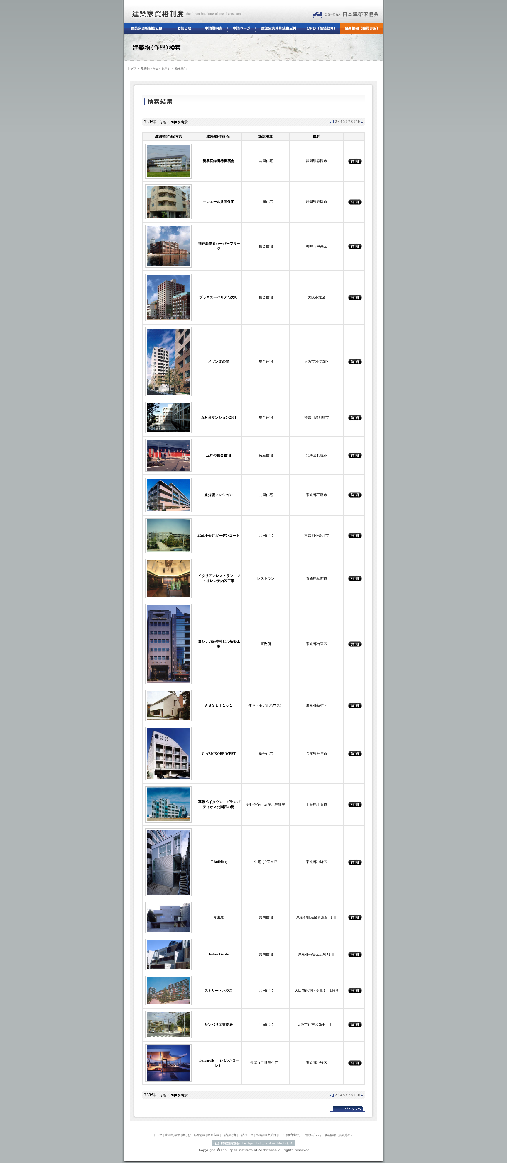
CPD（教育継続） (290, 1135)
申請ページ (242, 28)
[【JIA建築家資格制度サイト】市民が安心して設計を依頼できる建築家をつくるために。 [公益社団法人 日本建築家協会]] (216, 14)
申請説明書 (214, 28)
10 (358, 122)
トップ (131, 68)
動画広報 (213, 1135)
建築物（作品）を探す (155, 68)
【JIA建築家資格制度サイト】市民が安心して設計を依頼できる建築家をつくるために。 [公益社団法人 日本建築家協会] (343, 14)
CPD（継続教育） (321, 28)
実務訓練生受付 (279, 28)
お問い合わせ (313, 1135)
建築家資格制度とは (146, 28)
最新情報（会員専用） (361, 28)
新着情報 (199, 1135)
